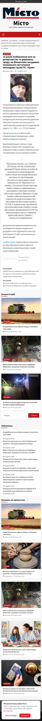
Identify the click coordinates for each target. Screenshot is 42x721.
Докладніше (8, 711)
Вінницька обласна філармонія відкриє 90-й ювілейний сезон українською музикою (19, 490)
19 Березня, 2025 (22, 71)
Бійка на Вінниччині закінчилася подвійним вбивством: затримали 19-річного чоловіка (19, 365)
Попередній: (21, 273)
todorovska (7, 332)
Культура (6, 566)
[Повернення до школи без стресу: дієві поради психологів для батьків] (21, 634)
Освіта (5, 644)
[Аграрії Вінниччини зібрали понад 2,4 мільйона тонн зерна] (21, 311)
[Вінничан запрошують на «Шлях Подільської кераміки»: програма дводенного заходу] (21, 556)
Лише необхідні (11, 715)
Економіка (7, 684)
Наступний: (20, 283)
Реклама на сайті (21, 1)
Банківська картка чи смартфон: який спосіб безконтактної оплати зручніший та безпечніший (21, 469)
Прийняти (24, 715)
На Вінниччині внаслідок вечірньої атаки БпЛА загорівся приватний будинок (20, 403)
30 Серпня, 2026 (17, 332)
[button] (3, 34)
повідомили (14, 133)
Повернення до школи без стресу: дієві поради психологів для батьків (20, 460)
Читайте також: (9, 242)
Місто (21, 23)
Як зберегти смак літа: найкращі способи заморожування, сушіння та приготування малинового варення (18, 479)
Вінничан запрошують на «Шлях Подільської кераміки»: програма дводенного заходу (19, 442)
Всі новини (7, 54)
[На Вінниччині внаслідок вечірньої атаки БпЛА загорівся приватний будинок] (21, 387)
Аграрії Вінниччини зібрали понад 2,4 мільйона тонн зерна (20, 433)
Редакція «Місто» (9, 71)
